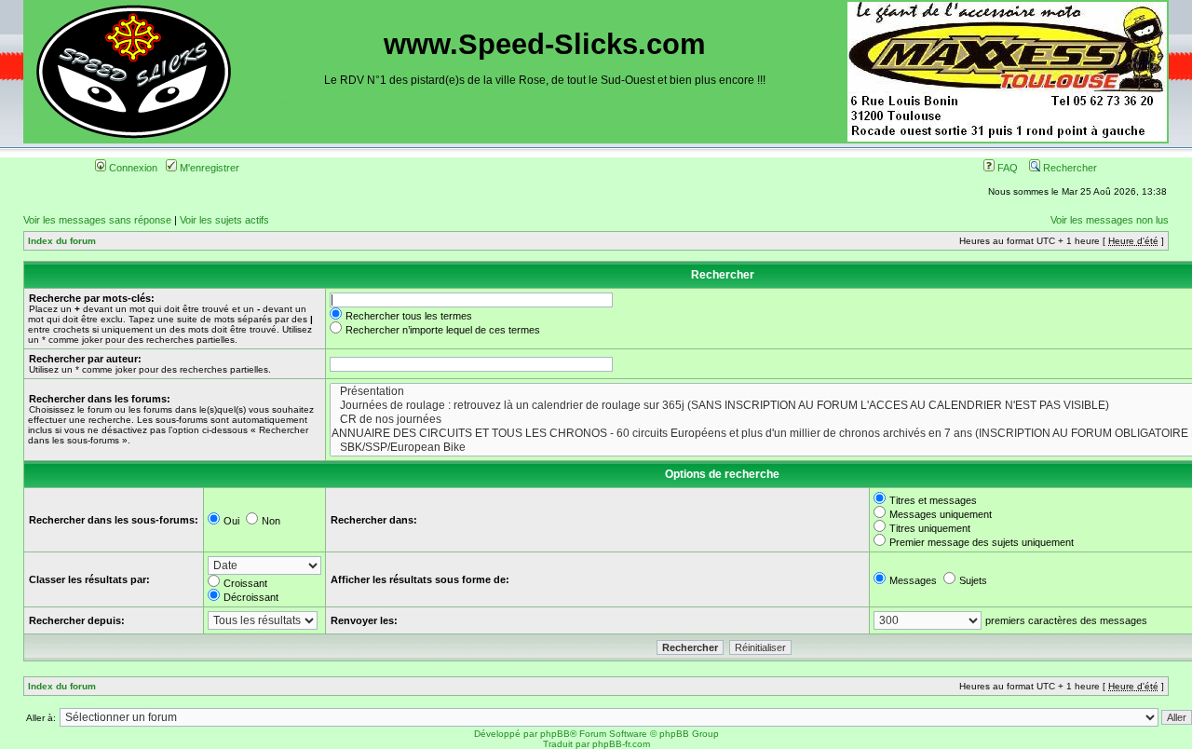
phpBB (555, 734)
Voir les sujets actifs (224, 219)
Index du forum (62, 241)
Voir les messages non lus (1109, 219)
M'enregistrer (208, 167)
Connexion (131, 167)
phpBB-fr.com (621, 744)
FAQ (1006, 167)
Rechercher (1068, 167)
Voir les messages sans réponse (97, 219)
